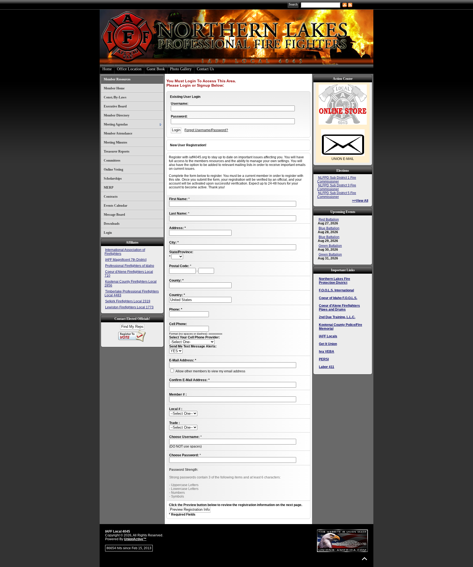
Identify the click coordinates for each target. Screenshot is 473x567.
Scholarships (113, 178)
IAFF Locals (328, 336)
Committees (112, 160)
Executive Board (115, 106)
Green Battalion (330, 246)
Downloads (112, 224)
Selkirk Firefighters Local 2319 (127, 301)
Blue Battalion (329, 228)
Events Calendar (115, 205)
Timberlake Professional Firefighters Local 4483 (132, 293)
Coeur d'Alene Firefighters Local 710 (129, 273)
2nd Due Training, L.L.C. (337, 317)
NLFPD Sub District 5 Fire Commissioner (336, 195)
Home (107, 69)
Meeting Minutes (115, 142)
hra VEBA (326, 351)
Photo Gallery (181, 69)
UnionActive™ (135, 539)
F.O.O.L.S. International (336, 290)
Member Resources (117, 79)
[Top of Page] (364, 559)
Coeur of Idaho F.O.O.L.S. (338, 298)
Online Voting (113, 169)
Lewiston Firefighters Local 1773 (129, 307)
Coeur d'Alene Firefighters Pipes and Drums (339, 307)
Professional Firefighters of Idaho (129, 266)
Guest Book (156, 69)
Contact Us (205, 69)
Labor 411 (326, 367)
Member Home (114, 88)
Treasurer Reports (116, 151)
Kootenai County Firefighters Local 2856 (131, 283)
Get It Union (328, 344)
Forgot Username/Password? (206, 130)
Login (108, 233)
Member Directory (116, 115)
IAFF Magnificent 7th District (125, 260)
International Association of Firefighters (125, 252)
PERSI (324, 359)
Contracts (111, 196)
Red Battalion (329, 219)
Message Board (114, 215)
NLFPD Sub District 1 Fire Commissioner (336, 179)
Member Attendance (118, 133)
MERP (108, 187)
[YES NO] (176, 351)
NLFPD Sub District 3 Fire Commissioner (336, 187)
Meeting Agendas (116, 124)
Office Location (129, 69)
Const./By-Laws (115, 97)
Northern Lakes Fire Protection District (334, 281)
